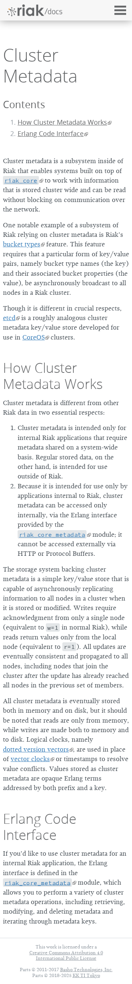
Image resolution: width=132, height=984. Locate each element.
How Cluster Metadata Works (62, 122)
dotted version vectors (36, 749)
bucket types (21, 244)
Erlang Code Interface (51, 133)
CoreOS (33, 337)
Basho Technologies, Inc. (86, 969)
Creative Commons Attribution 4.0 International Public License (66, 955)
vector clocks (30, 759)
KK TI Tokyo (86, 975)
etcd (9, 318)
